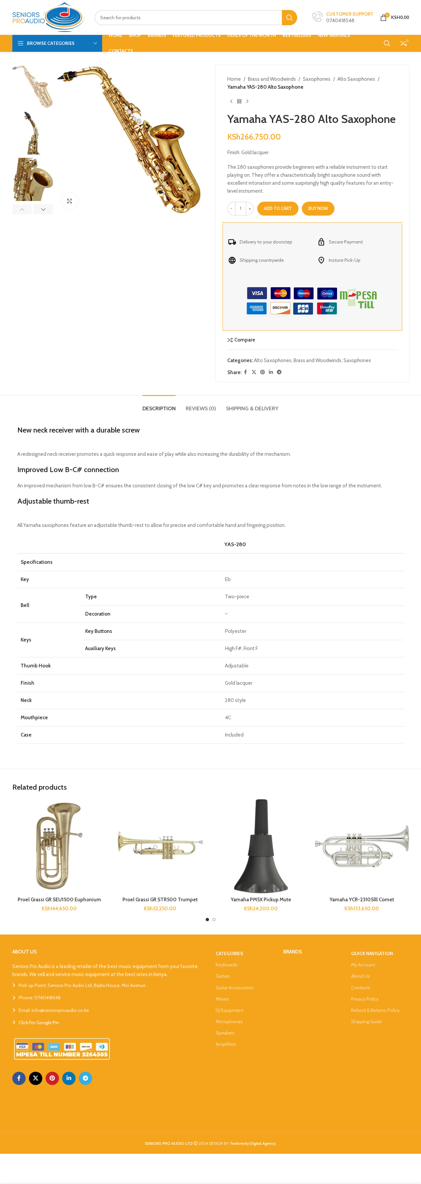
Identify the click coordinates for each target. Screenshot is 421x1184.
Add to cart (278, 208)
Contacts (360, 988)
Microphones (229, 1022)
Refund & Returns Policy (375, 1010)
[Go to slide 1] (207, 919)
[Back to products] (239, 102)
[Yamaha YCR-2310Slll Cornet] (362, 846)
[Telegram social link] (279, 372)
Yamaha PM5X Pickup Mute (261, 900)
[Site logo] (48, 17)
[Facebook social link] (246, 372)
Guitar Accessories (235, 988)
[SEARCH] (289, 17)
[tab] (159, 405)
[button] (22, 209)
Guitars (223, 976)
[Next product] (247, 102)
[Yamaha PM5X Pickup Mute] (261, 846)
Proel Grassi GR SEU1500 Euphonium (59, 900)
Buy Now (318, 208)
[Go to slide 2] (214, 919)
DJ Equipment (229, 1010)
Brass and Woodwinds (272, 79)
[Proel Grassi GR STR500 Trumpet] (160, 846)
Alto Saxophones (356, 79)
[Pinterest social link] (262, 372)
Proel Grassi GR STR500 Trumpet (160, 900)
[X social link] (254, 372)
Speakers (225, 1033)
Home (234, 79)
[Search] (387, 43)
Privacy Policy (365, 999)
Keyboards (227, 965)
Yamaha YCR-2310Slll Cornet (361, 900)
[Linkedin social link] (271, 372)
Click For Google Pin (39, 1023)
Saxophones (316, 79)
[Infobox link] (342, 17)
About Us (360, 976)
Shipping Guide (366, 1022)
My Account (363, 965)
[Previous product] (231, 102)
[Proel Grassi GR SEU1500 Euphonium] (59, 846)
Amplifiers (226, 1044)
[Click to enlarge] (69, 201)
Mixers (222, 999)
